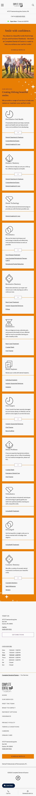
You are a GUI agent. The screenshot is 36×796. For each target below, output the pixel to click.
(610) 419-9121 (20, 16)
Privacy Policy (8, 722)
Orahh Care (7, 735)
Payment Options (9, 712)
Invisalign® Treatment (12, 511)
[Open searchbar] (33, 5)
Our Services (7, 699)
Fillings (8, 309)
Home (4, 695)
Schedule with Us (18, 50)
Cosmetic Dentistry (11, 583)
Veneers (8, 590)
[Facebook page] (18, 778)
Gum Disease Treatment (13, 255)
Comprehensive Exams (12, 141)
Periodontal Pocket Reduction (15, 264)
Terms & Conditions (10, 727)
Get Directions (18, 634)
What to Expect (8, 708)
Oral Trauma (9, 350)
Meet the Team (8, 703)
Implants (8, 387)
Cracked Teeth (10, 347)
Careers (5, 731)
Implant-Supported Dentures (14, 305)
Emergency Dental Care (13, 473)
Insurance (6, 716)
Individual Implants (11, 380)
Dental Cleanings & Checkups (14, 137)
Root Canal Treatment (12, 302)
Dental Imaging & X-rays (13, 144)
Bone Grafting (10, 431)
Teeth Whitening (11, 586)
